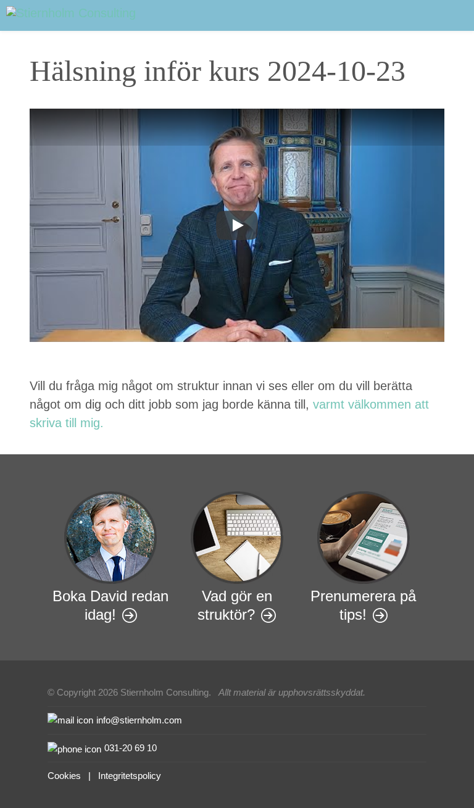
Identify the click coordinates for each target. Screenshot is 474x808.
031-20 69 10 (130, 748)
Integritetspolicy (129, 775)
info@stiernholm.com (139, 720)
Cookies (64, 775)
